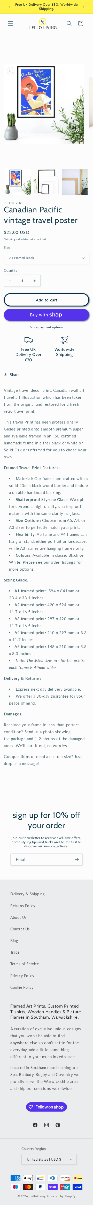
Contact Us (20, 929)
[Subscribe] (76, 859)
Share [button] (15, 374)
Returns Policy (22, 906)
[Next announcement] (83, 6)
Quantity (11, 270)
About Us (18, 917)
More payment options (46, 327)
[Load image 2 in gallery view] (46, 182)
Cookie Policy (22, 987)
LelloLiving (38, 1196)
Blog (14, 940)
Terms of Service (24, 964)
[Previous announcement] (9, 6)
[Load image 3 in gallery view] (75, 182)
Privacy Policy (22, 975)
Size (7, 247)
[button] (10, 23)
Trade (15, 952)
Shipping (9, 239)
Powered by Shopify (61, 1196)
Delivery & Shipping (27, 894)
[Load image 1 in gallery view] (18, 182)
